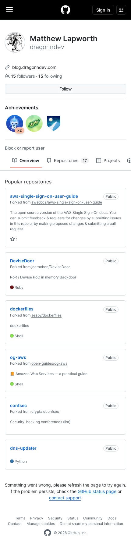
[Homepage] (65, 10)
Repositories (70, 160)
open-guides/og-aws (49, 363)
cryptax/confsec (45, 411)
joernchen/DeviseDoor (50, 266)
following (50, 76)
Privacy (36, 518)
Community (93, 518)
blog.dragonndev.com (34, 67)
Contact (15, 523)
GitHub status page (97, 491)
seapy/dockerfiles (46, 315)
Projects (112, 160)
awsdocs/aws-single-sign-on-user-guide (66, 202)
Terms (20, 518)
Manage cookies (41, 523)
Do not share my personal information (91, 523)
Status (72, 518)
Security (55, 518)
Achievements (21, 107)
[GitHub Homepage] (47, 533)
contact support (65, 497)
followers (23, 76)
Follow (65, 88)
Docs (112, 518)
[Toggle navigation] (9, 9)
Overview (29, 160)
